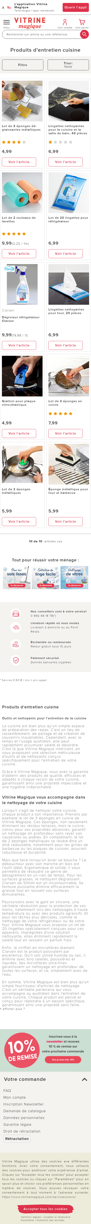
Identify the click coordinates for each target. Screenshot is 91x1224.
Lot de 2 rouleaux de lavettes (19, 219)
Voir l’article (19, 162)
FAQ (7, 1090)
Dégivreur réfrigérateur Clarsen (21, 319)
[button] (45, 1079)
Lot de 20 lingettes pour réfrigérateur (68, 219)
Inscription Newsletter (23, 1104)
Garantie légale (17, 1124)
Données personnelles (24, 1117)
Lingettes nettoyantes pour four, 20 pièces (66, 311)
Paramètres (27, 1220)
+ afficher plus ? (12, 1009)
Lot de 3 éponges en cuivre (65, 403)
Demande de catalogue (24, 1111)
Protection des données (51, 1220)
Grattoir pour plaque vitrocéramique (19, 403)
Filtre (22, 65)
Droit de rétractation (22, 1131)
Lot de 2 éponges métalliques (16, 491)
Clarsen (8, 310)
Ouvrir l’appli (76, 7)
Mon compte (14, 1097)
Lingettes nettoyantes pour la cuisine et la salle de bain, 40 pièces (67, 129)
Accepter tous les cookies (45, 1209)
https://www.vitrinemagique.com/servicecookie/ (39, 1197)
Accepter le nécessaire (56, 1217)
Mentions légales (31, 1217)
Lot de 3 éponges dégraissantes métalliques (21, 128)
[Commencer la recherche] (84, 34)
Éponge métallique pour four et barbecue (68, 491)
